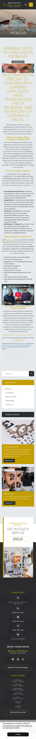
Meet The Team (10, 397)
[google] (18, 659)
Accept (18, 734)
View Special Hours (18, 712)
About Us (8, 389)
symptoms (10, 240)
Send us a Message (18, 639)
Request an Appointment (18, 539)
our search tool (18, 340)
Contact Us (9, 405)
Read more (8, 460)
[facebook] (13, 659)
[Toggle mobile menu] (4, 4)
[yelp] (23, 659)
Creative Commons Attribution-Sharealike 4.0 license (16, 346)
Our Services (9, 393)
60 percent (20, 77)
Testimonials (9, 401)
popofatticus (22, 343)
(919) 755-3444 (18, 612)
